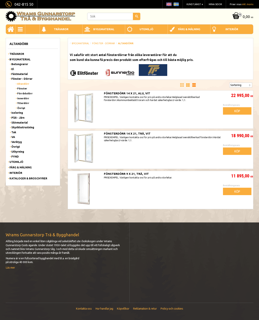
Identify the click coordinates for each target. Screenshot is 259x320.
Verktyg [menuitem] (16, 141)
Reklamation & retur (145, 308)
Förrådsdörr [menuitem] (25, 93)
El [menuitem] (12, 69)
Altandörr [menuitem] (23, 83)
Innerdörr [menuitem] (23, 98)
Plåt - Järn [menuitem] (17, 117)
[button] (181, 85)
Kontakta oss (84, 308)
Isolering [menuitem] (17, 112)
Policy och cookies (171, 308)
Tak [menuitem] (13, 132)
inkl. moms (247, 4)
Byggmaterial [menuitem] (103, 29)
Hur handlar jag (104, 308)
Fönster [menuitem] (22, 88)
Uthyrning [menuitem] (17, 151)
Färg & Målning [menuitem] (189, 29)
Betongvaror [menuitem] (19, 64)
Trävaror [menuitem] (61, 29)
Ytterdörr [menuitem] (23, 103)
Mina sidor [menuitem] (215, 4)
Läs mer (10, 267)
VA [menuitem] (13, 137)
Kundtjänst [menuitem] (194, 4)
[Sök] (136, 16)
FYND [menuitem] (15, 156)
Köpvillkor (123, 308)
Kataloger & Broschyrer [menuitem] (28, 178)
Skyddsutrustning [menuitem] (22, 127)
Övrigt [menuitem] (21, 108)
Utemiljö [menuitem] (146, 29)
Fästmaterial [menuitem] (19, 74)
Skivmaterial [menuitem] (19, 122)
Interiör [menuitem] (231, 29)
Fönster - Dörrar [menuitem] (21, 78)
